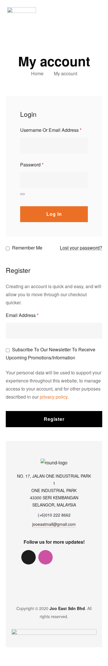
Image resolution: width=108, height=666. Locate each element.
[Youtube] (79, 557)
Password (31, 164)
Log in (54, 214)
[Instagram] (45, 557)
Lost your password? (81, 247)
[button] (99, 9)
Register (54, 419)
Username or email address (51, 130)
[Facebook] (62, 557)
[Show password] (22, 194)
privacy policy (53, 396)
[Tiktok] (28, 557)
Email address (22, 315)
